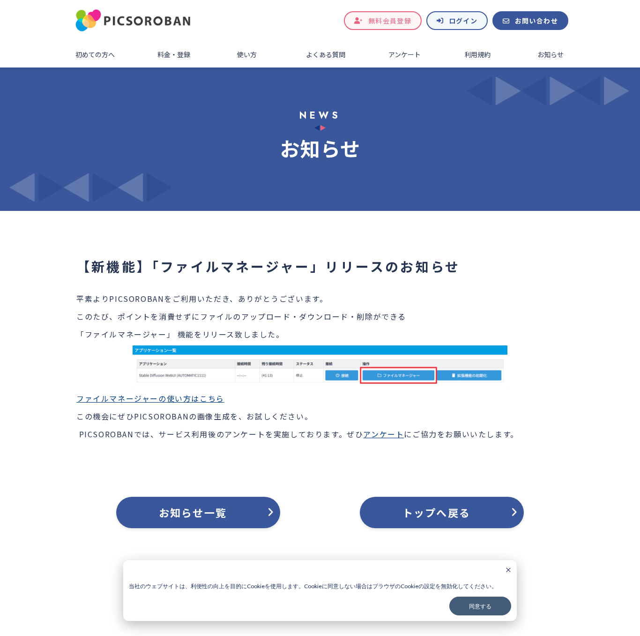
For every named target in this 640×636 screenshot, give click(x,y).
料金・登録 (173, 54)
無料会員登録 (389, 20)
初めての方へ (95, 54)
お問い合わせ (536, 20)
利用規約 (477, 54)
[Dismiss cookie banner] (508, 571)
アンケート (404, 54)
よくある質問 (325, 54)
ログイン (463, 20)
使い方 (247, 54)
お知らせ (550, 54)
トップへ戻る (436, 512)
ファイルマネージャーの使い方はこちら (150, 398)
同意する (480, 606)
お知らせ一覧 (193, 512)
